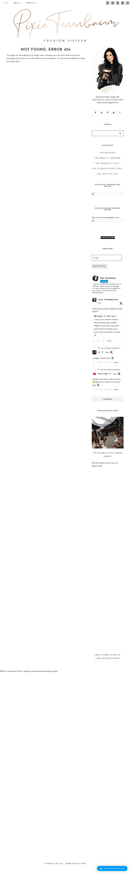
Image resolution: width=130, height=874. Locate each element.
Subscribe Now (99, 266)
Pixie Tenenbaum (108, 300)
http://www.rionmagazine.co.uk (105, 217)
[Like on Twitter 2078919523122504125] (103, 341)
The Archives (108, 153)
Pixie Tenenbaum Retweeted (110, 348)
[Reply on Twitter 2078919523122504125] (94, 341)
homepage (10, 58)
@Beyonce (99, 382)
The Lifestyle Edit (108, 174)
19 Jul (99, 303)
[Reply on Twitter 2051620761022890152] (94, 362)
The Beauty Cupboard (108, 158)
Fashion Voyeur (65, 25)
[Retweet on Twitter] (99, 348)
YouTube (103, 374)
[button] (112, 868)
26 (99, 352)
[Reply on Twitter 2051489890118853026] (94, 389)
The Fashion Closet (108, 163)
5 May (107, 352)
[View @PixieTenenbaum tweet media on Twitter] (112, 358)
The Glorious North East (107, 169)
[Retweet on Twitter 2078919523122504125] (98, 341)
